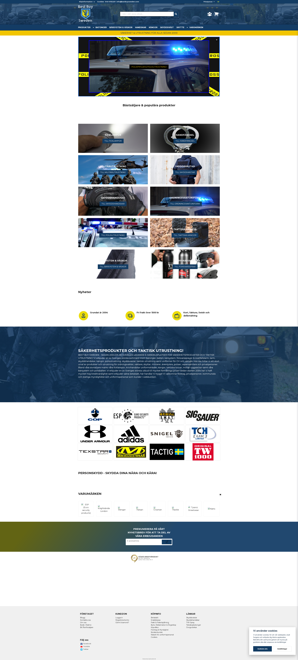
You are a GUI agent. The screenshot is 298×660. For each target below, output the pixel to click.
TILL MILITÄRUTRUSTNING (113, 172)
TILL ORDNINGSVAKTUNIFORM (185, 204)
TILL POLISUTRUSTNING (113, 235)
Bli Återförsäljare (86, 627)
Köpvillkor (155, 627)
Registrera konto (122, 620)
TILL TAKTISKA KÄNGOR (185, 235)
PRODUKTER (84, 27)
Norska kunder (157, 632)
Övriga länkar (191, 627)
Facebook (87, 644)
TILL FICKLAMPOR (113, 141)
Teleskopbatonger (193, 625)
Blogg (82, 618)
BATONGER (101, 27)
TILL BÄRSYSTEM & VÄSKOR (113, 267)
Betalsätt (154, 618)
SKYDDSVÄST (167, 27)
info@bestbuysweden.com (128, 2)
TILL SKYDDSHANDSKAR (113, 204)
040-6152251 (110, 2)
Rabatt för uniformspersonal (162, 635)
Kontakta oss (85, 620)
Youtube (86, 646)
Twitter (85, 649)
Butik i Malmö (85, 625)
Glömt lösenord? (122, 622)
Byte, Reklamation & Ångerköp (163, 625)
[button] (218, 1)
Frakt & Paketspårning (160, 622)
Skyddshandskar (192, 620)
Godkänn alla (262, 649)
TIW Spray (190, 622)
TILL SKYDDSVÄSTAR (185, 172)
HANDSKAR (140, 27)
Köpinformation (86, 2)
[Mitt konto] (209, 14)
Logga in (119, 618)
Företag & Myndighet (159, 630)
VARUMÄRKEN (196, 27)
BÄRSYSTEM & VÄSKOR (120, 27)
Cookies (100, 2)
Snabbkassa (155, 620)
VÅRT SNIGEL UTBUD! (149, 67)
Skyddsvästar (191, 618)
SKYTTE (180, 27)
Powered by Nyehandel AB (149, 658)
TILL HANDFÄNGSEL (185, 141)
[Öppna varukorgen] (216, 14)
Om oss (83, 622)
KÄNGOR (153, 27)
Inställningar (282, 649)
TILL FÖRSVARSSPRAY (185, 267)
